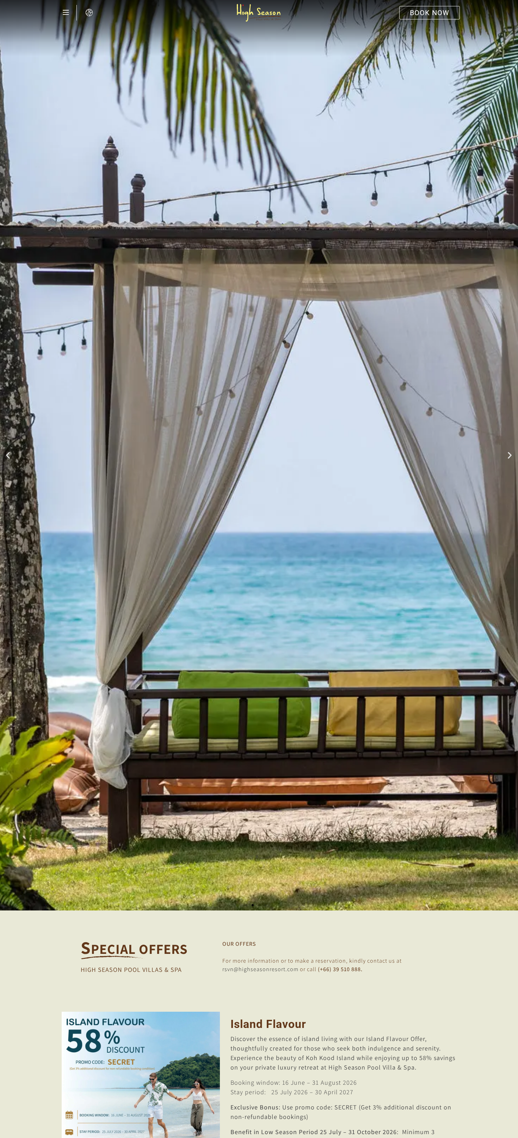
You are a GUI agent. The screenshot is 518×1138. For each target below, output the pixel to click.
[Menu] (66, 12)
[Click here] (90, 12)
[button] (8, 455)
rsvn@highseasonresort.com (260, 969)
